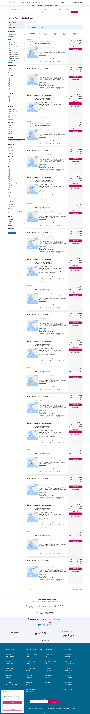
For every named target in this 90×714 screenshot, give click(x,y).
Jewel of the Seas (68, 682)
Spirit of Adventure (69, 684)
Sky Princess (67, 668)
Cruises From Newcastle (31, 658)
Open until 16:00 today (44, 633)
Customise (45, 712)
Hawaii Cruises (29, 679)
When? (45, 9)
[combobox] (27, 12)
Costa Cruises (47, 43)
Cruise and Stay (9, 679)
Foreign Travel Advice (71, 708)
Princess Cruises (48, 654)
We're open (79, 1)
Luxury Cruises (9, 672)
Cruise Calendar (9, 663)
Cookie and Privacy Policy (34, 708)
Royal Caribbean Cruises (50, 661)
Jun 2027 (65, 34)
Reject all (12, 705)
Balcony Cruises (9, 670)
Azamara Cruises (48, 675)
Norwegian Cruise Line (50, 658)
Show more (10, 36)
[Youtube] (45, 699)
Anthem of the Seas (69, 654)
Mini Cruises (9, 661)
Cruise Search (9, 675)
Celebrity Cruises (48, 656)
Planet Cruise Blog (10, 656)
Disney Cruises (48, 682)
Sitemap (63, 708)
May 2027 (55, 34)
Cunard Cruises (48, 670)
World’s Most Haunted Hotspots (13, 686)
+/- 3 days (12, 148)
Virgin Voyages (48, 668)
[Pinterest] (42, 699)
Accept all (12, 702)
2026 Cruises (9, 677)
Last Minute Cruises (10, 658)
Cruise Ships (44, 2)
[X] (40, 699)
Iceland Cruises (29, 682)
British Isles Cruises (30, 672)
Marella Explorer (68, 677)
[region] (12, 701)
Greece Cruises (29, 677)
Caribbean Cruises (30, 691)
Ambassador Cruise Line (50, 679)
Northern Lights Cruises (31, 665)
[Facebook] (37, 699)
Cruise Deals (21, 2)
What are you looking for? (16, 9)
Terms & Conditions (45, 708)
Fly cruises (8, 682)
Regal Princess (68, 656)
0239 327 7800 (78, 2)
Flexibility (59, 9)
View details (75, 46)
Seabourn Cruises (49, 677)
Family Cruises (9, 665)
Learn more (59, 619)
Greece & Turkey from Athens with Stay (39, 41)
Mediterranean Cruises (31, 661)
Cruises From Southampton (31, 654)
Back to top (30, 589)
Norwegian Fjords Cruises (31, 663)
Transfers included (43, 62)
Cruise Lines (29, 2)
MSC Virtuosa (67, 658)
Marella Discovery (68, 686)
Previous (39, 34)
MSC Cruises (48, 663)
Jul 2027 (74, 34)
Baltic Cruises (29, 684)
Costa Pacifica (40, 43)
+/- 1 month (12, 153)
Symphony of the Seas (69, 663)
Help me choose (21, 211)
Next (80, 34)
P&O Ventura (67, 665)
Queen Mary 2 (68, 661)
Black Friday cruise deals (11, 684)
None (11, 147)
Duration (66, 9)
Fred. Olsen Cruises (49, 672)
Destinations (36, 2)
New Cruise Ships (68, 689)
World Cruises (29, 670)
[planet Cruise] (12, 2)
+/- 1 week (12, 150)
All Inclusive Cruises (10, 651)
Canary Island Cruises (30, 689)
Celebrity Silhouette (69, 670)
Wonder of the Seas (69, 679)
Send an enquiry (42, 635)
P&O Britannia (68, 675)
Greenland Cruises (30, 686)
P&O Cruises (47, 651)
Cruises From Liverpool (31, 656)
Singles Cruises (9, 668)
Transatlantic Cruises (30, 668)
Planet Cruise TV (50, 699)
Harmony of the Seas (69, 672)
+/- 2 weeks (12, 151)
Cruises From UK (29, 651)
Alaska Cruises (29, 675)
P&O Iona (67, 651)
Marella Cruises (48, 665)
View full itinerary (42, 55)
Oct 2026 (45, 34)
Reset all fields (11, 232)
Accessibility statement (55, 708)
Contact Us (24, 708)
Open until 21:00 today (15, 633)
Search (74, 12)
